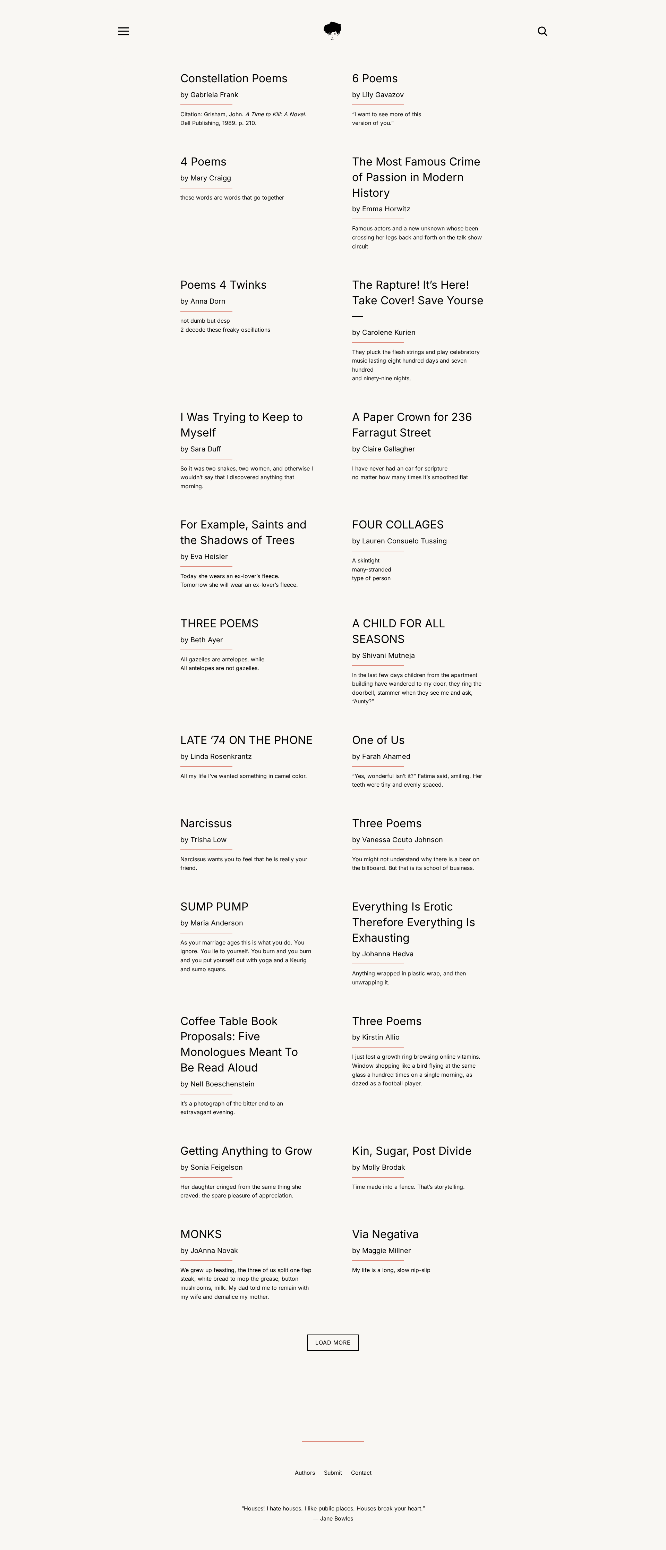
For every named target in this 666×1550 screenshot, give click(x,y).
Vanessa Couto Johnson (402, 840)
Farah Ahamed (386, 756)
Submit (333, 1472)
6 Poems (375, 78)
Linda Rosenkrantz (221, 756)
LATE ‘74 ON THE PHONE (246, 740)
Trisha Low (208, 840)
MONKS (201, 1234)
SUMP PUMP (214, 906)
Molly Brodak (383, 1167)
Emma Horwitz (386, 209)
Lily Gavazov (383, 95)
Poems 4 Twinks (223, 284)
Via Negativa (385, 1234)
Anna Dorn (207, 301)
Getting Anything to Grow (246, 1151)
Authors (305, 1472)
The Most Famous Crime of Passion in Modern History (416, 177)
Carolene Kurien (389, 332)
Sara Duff (205, 449)
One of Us (378, 740)
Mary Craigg (210, 178)
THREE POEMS (219, 623)
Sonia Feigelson (216, 1167)
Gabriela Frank (214, 95)
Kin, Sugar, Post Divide (412, 1151)
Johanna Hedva (387, 954)
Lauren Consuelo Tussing (404, 541)
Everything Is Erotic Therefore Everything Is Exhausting (413, 922)
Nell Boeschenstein (222, 1084)
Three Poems (387, 823)
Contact (361, 1472)
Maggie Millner (386, 1250)
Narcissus (206, 823)
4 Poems (203, 161)
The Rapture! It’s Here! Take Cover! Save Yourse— (418, 300)
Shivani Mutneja (388, 655)
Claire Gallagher (388, 449)
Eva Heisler (209, 556)
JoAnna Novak (214, 1250)
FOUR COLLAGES (398, 524)
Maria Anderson (216, 923)
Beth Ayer (206, 640)
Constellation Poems (234, 78)
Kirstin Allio (381, 1037)
